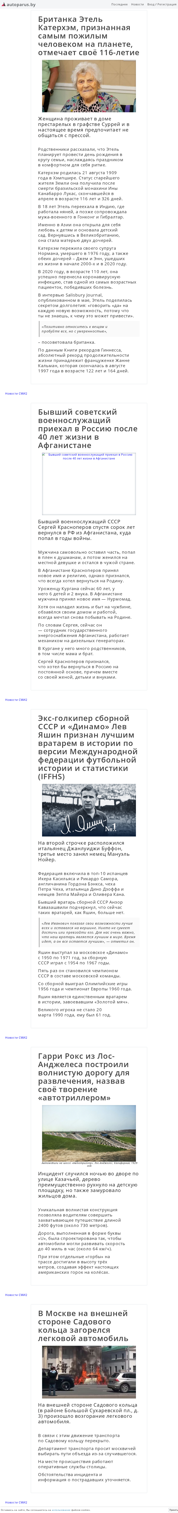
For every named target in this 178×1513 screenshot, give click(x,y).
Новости (137, 4)
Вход (151, 4)
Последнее (119, 4)
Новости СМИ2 (16, 393)
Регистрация (167, 4)
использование (61, 1509)
